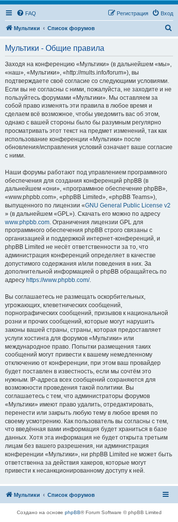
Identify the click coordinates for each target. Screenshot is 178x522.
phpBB (73, 512)
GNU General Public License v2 (128, 205)
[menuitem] (26, 13)
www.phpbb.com (27, 222)
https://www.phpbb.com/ (57, 280)
